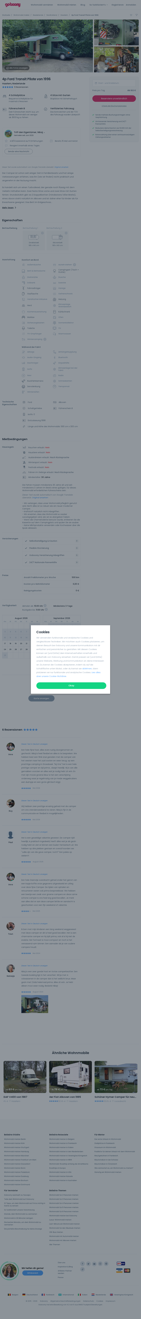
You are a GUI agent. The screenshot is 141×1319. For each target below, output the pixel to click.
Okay (71, 685)
